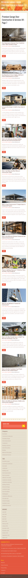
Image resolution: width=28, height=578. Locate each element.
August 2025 (4, 537)
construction (4, 468)
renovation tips (5, 498)
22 (24, 419)
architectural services (6, 505)
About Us (3, 562)
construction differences (7, 496)
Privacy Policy (4, 567)
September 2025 (5, 535)
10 (19, 419)
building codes (5, 470)
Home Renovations (6, 447)
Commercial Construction (7, 436)
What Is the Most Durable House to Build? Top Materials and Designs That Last (13, 337)
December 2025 (5, 528)
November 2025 (5, 530)
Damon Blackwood (16, 46)
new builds (4, 466)
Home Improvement (6, 440)
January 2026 (5, 526)
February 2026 (5, 523)
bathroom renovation (6, 477)
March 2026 (4, 521)
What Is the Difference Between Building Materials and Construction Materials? (12, 139)
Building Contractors (6, 445)
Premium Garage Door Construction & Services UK (12, 5)
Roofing (4, 450)
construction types (6, 489)
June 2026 (4, 514)
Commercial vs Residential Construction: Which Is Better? (12, 556)
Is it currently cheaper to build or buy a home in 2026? (13, 107)
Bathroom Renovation (6, 452)
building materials (6, 484)
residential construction (7, 482)
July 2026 (4, 512)
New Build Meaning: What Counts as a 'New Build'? (11, 553)
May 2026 (4, 516)
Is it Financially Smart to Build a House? (9, 551)
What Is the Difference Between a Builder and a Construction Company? (13, 401)
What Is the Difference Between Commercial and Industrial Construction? (13, 237)
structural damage (6, 487)
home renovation (5, 475)
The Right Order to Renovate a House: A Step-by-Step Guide (13, 548)
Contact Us (3, 570)
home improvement (6, 473)
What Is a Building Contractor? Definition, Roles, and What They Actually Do (13, 270)
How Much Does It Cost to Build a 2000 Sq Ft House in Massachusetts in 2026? (13, 75)
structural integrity (6, 500)
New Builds (4, 434)
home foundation (6, 491)
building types (5, 493)
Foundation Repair (6, 438)
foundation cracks (6, 503)
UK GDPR (3, 573)
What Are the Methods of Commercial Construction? (11, 304)
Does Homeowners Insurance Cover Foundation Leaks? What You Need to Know (13, 43)
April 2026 (4, 519)
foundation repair (6, 461)
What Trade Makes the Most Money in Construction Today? (11, 171)
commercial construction (7, 463)
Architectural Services (6, 454)
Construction (4, 443)
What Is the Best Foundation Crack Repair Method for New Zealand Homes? (12, 369)
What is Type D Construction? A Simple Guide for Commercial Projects (14, 205)
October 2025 (5, 533)
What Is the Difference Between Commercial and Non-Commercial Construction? (12, 545)
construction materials (6, 480)
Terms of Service (4, 565)
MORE (4, 56)
